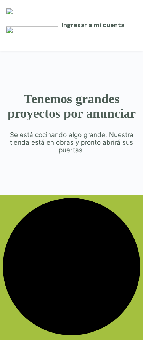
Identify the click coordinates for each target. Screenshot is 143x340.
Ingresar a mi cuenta (93, 25)
